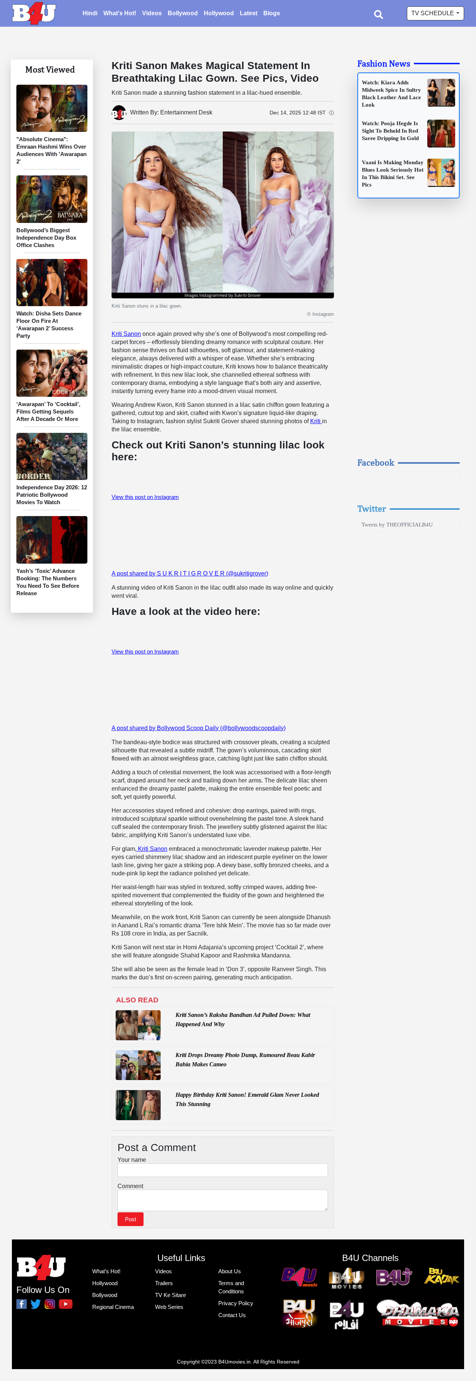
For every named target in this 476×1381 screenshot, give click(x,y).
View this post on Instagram (145, 497)
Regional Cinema (113, 1307)
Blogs (271, 13)
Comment (130, 1186)
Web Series (169, 1307)
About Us (229, 1271)
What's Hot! (119, 13)
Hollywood (219, 13)
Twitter (371, 508)
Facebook (375, 462)
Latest (248, 13)
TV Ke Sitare (170, 1295)
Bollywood (183, 13)
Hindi (90, 13)
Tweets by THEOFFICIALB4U (397, 525)
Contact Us (232, 1315)
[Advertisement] (408, 334)
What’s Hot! (106, 1271)
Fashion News (383, 63)
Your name (132, 1160)
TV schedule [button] (433, 13)
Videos (152, 13)
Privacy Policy (235, 1303)
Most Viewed (50, 69)
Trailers (164, 1283)
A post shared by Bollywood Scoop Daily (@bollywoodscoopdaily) (199, 728)
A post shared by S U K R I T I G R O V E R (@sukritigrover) (190, 573)
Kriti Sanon (126, 334)
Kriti (316, 421)
